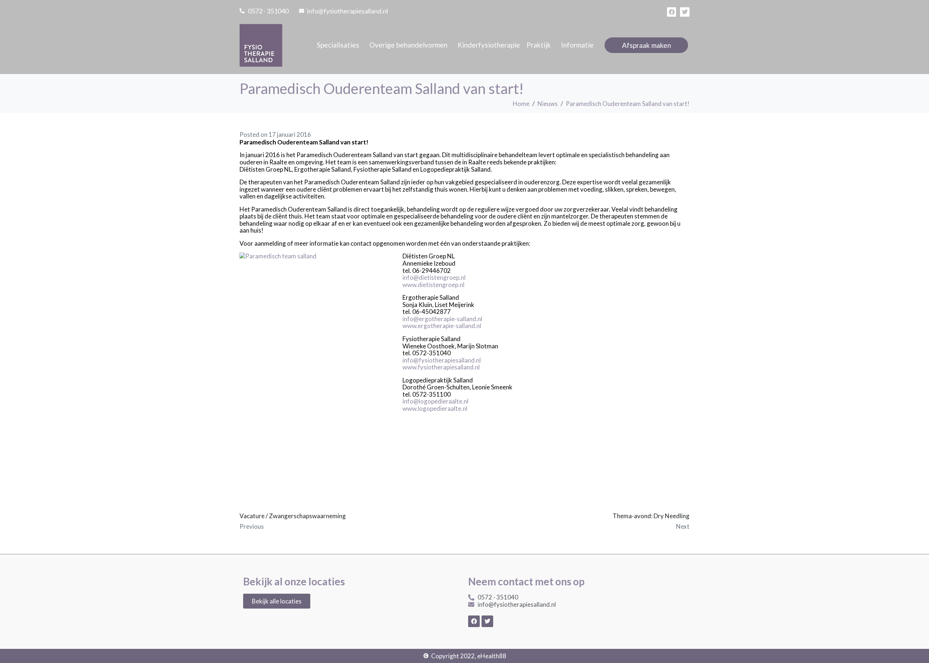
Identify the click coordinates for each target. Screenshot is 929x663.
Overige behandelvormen (408, 45)
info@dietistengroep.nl (434, 277)
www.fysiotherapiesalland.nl (441, 367)
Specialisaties (338, 45)
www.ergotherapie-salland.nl (441, 326)
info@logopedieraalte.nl (435, 401)
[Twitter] (684, 12)
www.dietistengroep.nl (433, 284)
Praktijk (539, 45)
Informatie (577, 45)
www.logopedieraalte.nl (434, 408)
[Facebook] (671, 12)
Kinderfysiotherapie (489, 45)
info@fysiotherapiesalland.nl (441, 360)
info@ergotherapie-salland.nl (442, 319)
